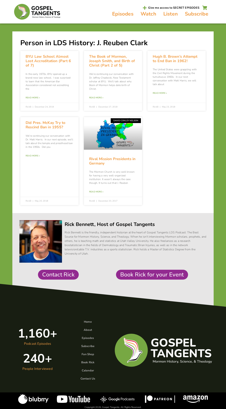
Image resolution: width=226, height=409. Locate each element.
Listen (170, 13)
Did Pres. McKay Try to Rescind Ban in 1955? (45, 125)
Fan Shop (88, 354)
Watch (148, 13)
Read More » (33, 97)
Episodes (122, 13)
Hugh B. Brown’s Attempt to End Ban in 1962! (175, 58)
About (88, 330)
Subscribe (196, 13)
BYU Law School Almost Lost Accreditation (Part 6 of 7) (48, 61)
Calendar (88, 370)
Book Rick (88, 362)
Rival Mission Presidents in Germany (112, 161)
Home (88, 322)
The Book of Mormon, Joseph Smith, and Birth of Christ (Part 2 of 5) (112, 61)
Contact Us (88, 379)
